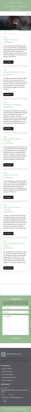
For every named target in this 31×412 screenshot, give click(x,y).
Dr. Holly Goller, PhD (8, 42)
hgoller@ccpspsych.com (16, 397)
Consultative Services (7, 374)
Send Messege (16, 338)
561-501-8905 (5, 397)
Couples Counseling (15, 9)
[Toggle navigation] (28, 13)
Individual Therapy (22, 6)
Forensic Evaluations (9, 6)
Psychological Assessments (9, 377)
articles (5, 37)
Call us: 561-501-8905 (15, 2)
